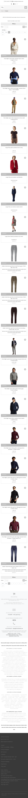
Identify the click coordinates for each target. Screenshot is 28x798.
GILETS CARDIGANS (20, 680)
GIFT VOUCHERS (12, 680)
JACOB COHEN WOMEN (6, 662)
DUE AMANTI (18, 656)
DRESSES (16, 682)
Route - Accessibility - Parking (7, 747)
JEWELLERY (12, 682)
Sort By (3, 30)
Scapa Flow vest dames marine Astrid (14, 206)
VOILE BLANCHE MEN (14, 708)
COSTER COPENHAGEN (10, 656)
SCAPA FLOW (5, 671)
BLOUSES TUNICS (11, 679)
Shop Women (4, 764)
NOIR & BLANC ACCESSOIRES (8, 668)
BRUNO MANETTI (12, 653)
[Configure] (14, 4)
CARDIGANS (18, 689)
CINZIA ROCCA (23, 655)
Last (3, 34)
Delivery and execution (6, 771)
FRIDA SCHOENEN (13, 659)
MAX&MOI (18, 666)
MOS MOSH (23, 666)
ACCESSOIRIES (3, 679)
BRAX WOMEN (4, 653)
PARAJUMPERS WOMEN (19, 668)
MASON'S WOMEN (11, 666)
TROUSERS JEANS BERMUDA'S (20, 679)
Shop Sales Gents (4, 784)
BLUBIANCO (24, 652)
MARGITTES (4, 666)
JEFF (13, 662)
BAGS (26, 680)
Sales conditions (4, 770)
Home (2, 11)
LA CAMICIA (22, 662)
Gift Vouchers (4, 752)
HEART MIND (21, 659)
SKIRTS (21, 686)
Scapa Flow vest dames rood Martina (14, 177)
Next (25, 32)
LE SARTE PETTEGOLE (18, 663)
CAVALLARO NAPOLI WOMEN (13, 655)
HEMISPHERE (5, 660)
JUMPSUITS (7, 682)
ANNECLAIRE (17, 652)
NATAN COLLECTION (20, 667)
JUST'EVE (17, 662)
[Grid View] (24, 27)
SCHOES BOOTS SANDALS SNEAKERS (11, 687)
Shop (6, 793)
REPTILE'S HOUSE (22, 670)
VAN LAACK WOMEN (8, 674)
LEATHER (21, 682)
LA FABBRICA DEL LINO (8, 663)
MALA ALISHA (22, 664)
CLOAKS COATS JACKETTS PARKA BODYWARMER (13, 684)
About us (9, 793)
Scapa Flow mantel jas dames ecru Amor (14, 236)
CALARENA (19, 653)
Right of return (4, 773)
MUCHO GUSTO (6, 667)
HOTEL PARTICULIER (20, 660)
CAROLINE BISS (4, 655)
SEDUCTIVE (11, 671)
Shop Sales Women (5, 782)
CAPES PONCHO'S (4, 680)
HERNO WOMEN (12, 660)
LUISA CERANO (15, 664)
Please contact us (15, 793)
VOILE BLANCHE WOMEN (18, 674)
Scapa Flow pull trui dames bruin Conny (14, 147)
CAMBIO (23, 653)
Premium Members (5, 749)
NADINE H (12, 667)
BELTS (18, 686)
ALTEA (2, 694)
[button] (25, 39)
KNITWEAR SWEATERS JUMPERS (9, 686)
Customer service (22, 793)
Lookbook (3, 754)
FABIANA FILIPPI (6, 659)
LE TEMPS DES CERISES (6, 664)
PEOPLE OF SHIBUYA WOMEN (11, 670)
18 (5, 27)
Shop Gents (3, 766)
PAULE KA (3, 670)
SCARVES (20, 687)
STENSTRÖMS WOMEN (19, 671)
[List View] (26, 27)
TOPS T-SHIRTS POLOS (11, 689)
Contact (2, 745)
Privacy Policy (3, 795)
